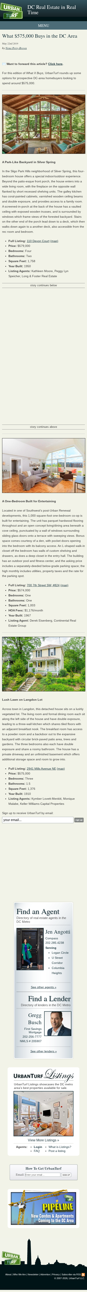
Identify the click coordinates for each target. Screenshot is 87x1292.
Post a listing (57, 1151)
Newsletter (33, 1274)
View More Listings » (43, 1140)
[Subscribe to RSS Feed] (83, 1274)
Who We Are (19, 1274)
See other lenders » (43, 1051)
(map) (54, 241)
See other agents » (43, 987)
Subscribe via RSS (71, 1274)
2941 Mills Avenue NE (41, 768)
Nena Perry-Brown (16, 48)
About (8, 1274)
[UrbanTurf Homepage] (22, 16)
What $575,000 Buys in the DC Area (39, 35)
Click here (55, 64)
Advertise (45, 1274)
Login (38, 1147)
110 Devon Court (38, 241)
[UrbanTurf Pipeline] (43, 1227)
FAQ (37, 1151)
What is (60, 1147)
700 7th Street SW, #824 (43, 585)
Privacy (56, 1274)
